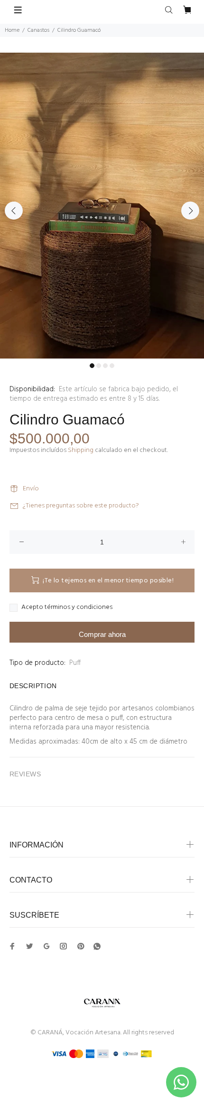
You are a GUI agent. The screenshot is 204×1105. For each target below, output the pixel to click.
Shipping (80, 450)
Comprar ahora (102, 634)
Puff (75, 663)
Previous (14, 211)
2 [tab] (98, 365)
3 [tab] (105, 365)
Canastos (38, 30)
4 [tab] (112, 365)
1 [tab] (92, 365)
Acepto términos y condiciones (66, 607)
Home (12, 30)
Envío (31, 488)
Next (190, 211)
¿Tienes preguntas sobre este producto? (81, 505)
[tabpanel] (102, 206)
